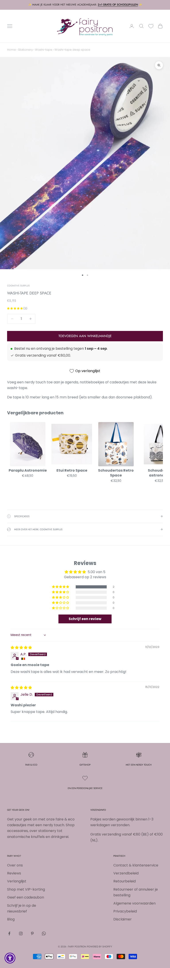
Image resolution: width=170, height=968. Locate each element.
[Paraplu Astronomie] (27, 444)
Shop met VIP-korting (26, 889)
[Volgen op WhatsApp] (44, 933)
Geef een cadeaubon (25, 897)
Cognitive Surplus (18, 285)
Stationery (25, 50)
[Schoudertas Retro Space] (116, 444)
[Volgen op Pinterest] (32, 933)
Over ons (15, 865)
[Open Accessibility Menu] (9, 958)
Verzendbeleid (126, 873)
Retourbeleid (124, 881)
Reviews (14, 873)
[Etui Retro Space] (71, 444)
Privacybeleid (125, 911)
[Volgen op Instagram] (21, 933)
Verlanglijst (16, 881)
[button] (15, 308)
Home (11, 50)
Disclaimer (122, 919)
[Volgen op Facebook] (9, 933)
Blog (11, 919)
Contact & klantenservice (135, 865)
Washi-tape (43, 50)
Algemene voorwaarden (134, 903)
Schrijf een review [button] (85, 618)
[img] (21, 647)
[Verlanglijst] (151, 26)
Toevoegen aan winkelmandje (85, 336)
